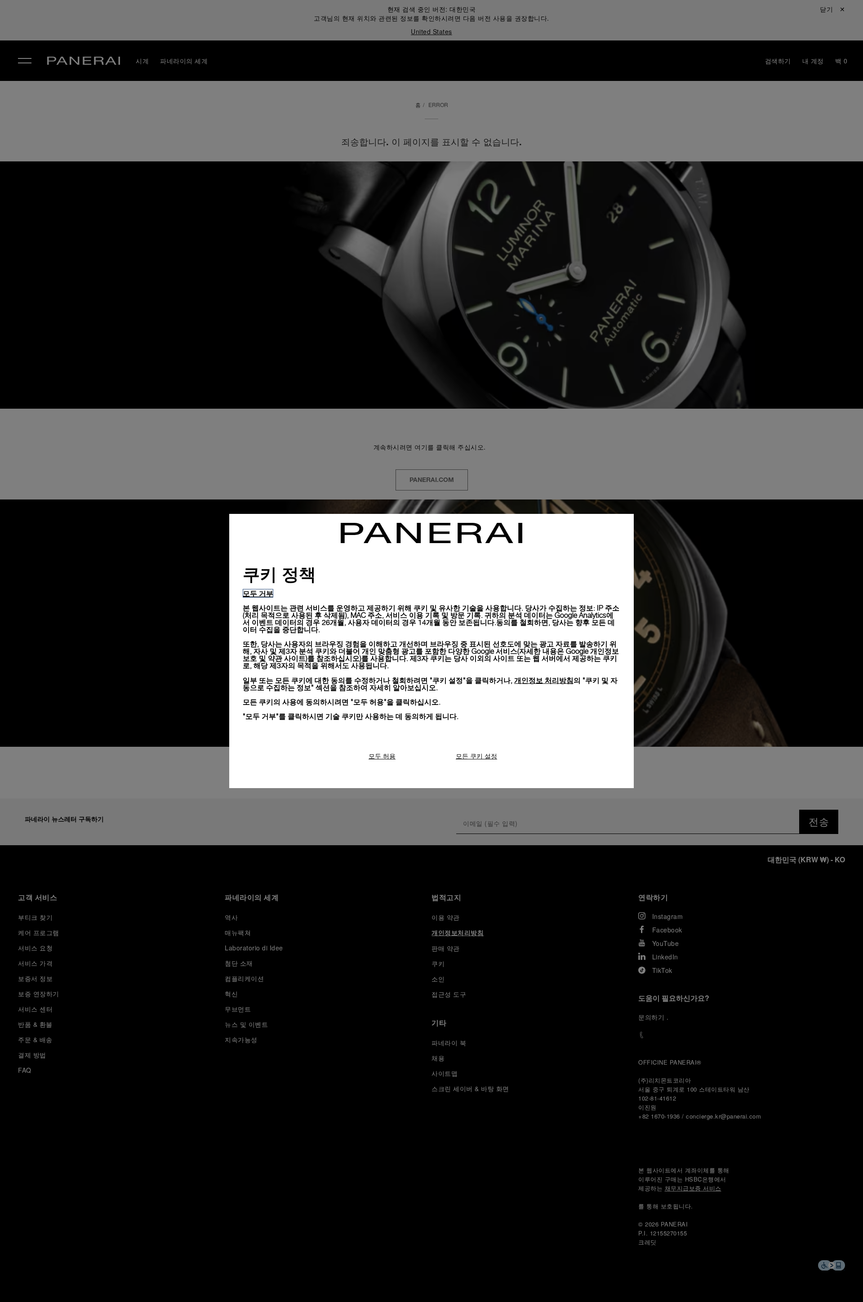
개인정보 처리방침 (544, 680)
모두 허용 (382, 756)
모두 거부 (258, 593)
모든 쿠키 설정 (476, 756)
